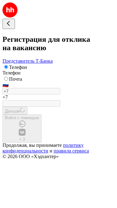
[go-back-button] (8, 24)
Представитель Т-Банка (27, 61)
